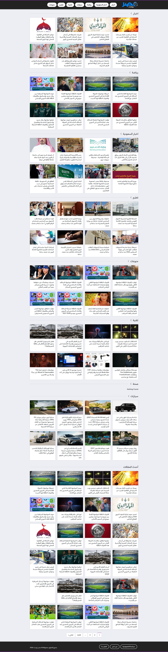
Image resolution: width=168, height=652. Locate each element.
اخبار (135, 13)
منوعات (134, 261)
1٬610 (79, 635)
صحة (135, 383)
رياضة (135, 72)
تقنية (135, 320)
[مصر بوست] (130, 5)
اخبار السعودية (130, 133)
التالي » (70, 635)
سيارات (134, 396)
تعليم (135, 197)
